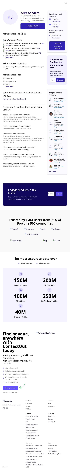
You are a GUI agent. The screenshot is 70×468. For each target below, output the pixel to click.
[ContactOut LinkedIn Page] (4, 436)
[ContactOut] (11, 3)
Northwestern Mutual (59, 117)
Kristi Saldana (58, 153)
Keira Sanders (29, 13)
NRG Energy (58, 133)
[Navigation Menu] (65, 3)
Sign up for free (10, 388)
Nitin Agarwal (58, 144)
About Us (51, 416)
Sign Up (59, 194)
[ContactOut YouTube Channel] (7, 436)
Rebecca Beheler (59, 98)
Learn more (51, 194)
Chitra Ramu (57, 105)
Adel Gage (57, 165)
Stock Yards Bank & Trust (59, 100)
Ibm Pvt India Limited (59, 107)
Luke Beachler (58, 136)
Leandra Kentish (59, 159)
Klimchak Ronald (59, 130)
